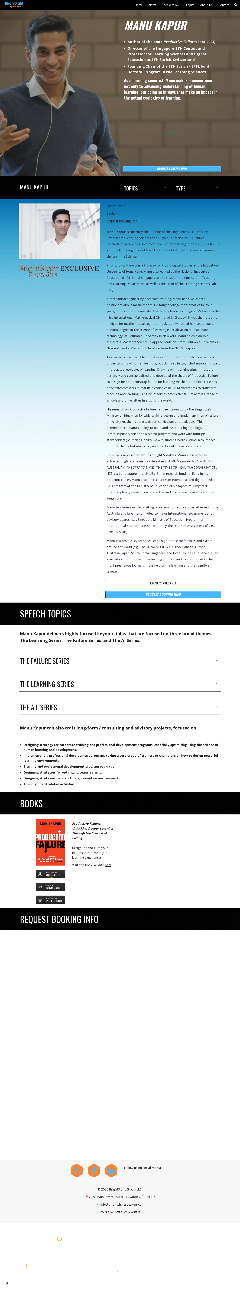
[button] (236, 5)
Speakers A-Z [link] (171, 5)
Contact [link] (224, 5)
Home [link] (139, 5)
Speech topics (116, 206)
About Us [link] (206, 5)
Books (111, 213)
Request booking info (122, 221)
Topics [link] (190, 5)
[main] (172, 25)
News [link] (152, 5)
